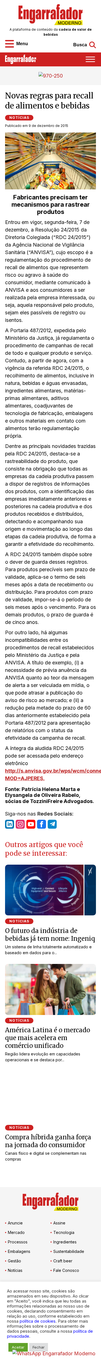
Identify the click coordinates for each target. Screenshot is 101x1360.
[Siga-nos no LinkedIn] (9, 824)
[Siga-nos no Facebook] (41, 824)
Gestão (14, 1260)
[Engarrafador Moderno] (50, 14)
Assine (59, 1223)
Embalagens (19, 1251)
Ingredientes (65, 1242)
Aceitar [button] (18, 1347)
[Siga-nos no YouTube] (30, 824)
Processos (17, 1242)
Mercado (16, 1232)
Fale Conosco (66, 1270)
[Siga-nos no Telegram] (52, 824)
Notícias (19, 117)
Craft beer (62, 1260)
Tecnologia (63, 1232)
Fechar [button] (39, 1347)
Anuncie (15, 1223)
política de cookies (38, 1321)
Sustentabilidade (68, 1251)
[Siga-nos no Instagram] (20, 824)
